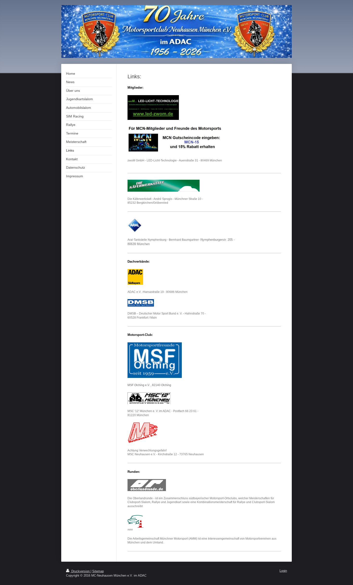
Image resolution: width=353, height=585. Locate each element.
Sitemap (98, 571)
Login (283, 571)
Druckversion (80, 571)
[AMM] (135, 520)
